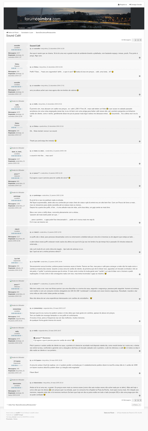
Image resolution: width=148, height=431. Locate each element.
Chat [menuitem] (29, 28)
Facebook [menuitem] (21, 28)
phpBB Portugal (18, 414)
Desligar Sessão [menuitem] (136, 4)
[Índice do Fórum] (74, 18)
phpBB (18, 412)
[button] (140, 40)
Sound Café (13, 35)
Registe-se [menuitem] (123, 4)
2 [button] (135, 40)
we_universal (12, 417)
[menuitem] (9, 419)
